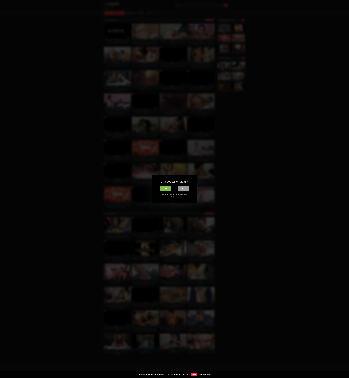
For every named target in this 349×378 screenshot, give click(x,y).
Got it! (194, 374)
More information (204, 374)
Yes (165, 188)
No (183, 188)
